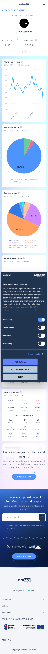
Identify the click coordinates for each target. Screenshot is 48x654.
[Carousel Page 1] (22, 51)
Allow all (20, 362)
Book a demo (24, 477)
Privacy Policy (29, 525)
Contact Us (42, 517)
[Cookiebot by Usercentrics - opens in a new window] (34, 275)
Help (33, 590)
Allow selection (20, 369)
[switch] (41, 328)
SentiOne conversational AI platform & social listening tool (24, 4)
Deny (20, 377)
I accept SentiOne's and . (25, 527)
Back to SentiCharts (16, 10)
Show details (34, 354)
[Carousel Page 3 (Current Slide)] (25, 51)
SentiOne (27, 649)
